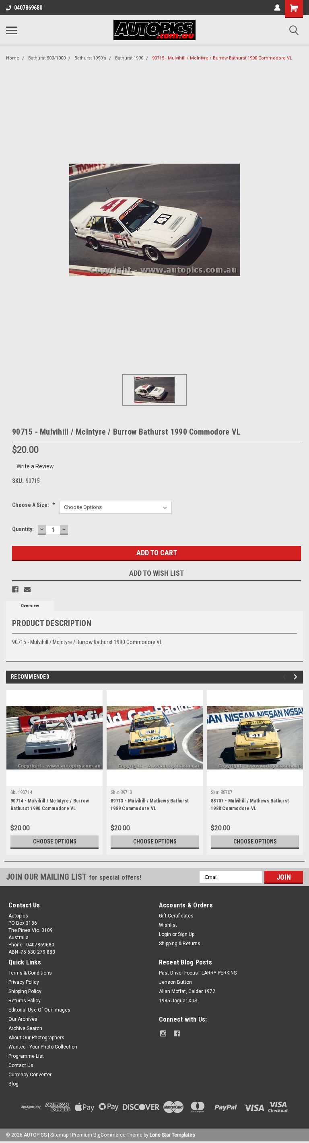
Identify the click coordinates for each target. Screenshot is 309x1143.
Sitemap (59, 1135)
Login (165, 934)
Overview (30, 605)
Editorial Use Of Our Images (39, 1010)
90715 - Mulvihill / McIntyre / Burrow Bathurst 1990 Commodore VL (222, 58)
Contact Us (20, 1065)
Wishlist (168, 925)
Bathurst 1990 (129, 58)
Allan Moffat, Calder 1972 (187, 991)
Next (297, 677)
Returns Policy (24, 1000)
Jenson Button (175, 982)
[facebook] (177, 1033)
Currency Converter (30, 1074)
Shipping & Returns (179, 943)
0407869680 (28, 7)
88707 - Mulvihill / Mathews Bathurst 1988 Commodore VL (250, 804)
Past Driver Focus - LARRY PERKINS (198, 973)
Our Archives (22, 1019)
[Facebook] (15, 589)
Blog (13, 1084)
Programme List (26, 1056)
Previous (285, 677)
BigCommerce (109, 1135)
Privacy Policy (23, 982)
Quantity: (23, 529)
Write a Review (35, 466)
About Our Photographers (36, 1037)
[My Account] (277, 7)
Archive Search (25, 1028)
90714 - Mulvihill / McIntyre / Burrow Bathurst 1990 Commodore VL (49, 804)
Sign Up (186, 934)
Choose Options (54, 841)
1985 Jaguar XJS (178, 1000)
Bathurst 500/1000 (47, 58)
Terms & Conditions (30, 973)
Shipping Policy (24, 991)
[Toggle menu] (11, 30)
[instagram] (163, 1033)
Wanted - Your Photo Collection (42, 1047)
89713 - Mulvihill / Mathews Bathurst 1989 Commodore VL (150, 804)
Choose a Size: (33, 505)
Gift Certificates (176, 916)
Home (12, 58)
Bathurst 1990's (90, 58)
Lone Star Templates (172, 1135)
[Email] (27, 589)
